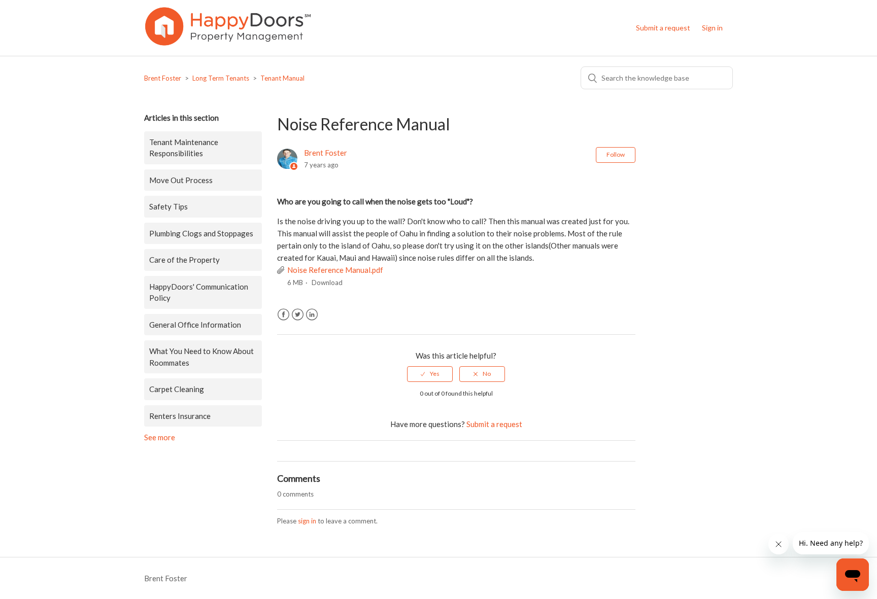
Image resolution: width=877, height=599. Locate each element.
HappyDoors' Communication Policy (198, 292)
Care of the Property (184, 259)
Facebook (283, 314)
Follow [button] (615, 154)
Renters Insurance (180, 415)
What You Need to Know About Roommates (201, 356)
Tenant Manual (282, 78)
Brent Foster (162, 78)
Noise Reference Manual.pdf (335, 269)
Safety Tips (168, 206)
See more (159, 437)
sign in (307, 521)
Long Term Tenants (220, 78)
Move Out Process (181, 180)
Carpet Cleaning (176, 389)
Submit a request (663, 27)
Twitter (297, 314)
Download (327, 282)
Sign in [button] (712, 27)
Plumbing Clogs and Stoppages (201, 233)
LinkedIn (312, 314)
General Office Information (195, 324)
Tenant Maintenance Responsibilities (183, 147)
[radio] (430, 373)
